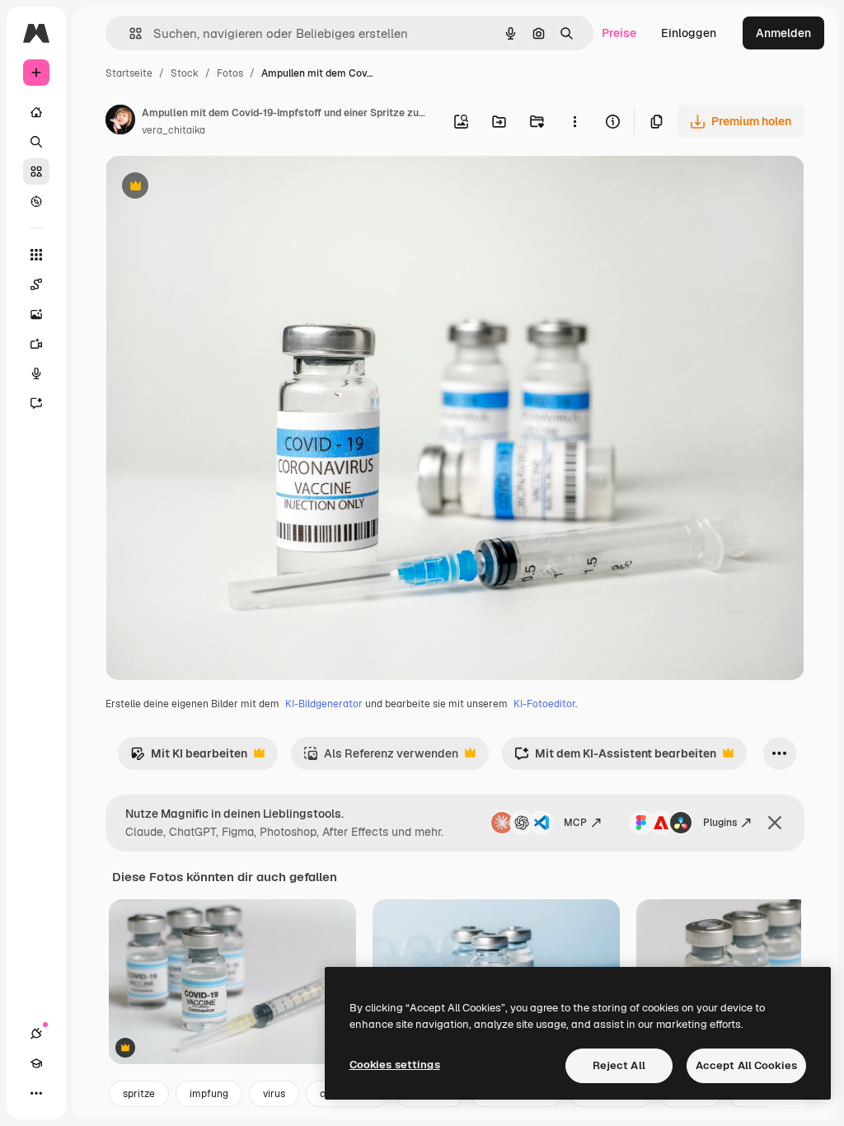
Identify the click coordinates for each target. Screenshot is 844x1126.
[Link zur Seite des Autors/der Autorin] (120, 122)
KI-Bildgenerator (324, 704)
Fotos (230, 73)
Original (211, 187)
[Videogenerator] (36, 344)
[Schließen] (775, 823)
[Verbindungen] (36, 1033)
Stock (185, 73)
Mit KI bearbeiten (188, 758)
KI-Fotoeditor (544, 704)
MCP (575, 822)
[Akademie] (36, 1063)
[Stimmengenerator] (36, 373)
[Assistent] (36, 403)
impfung (209, 1093)
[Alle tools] (36, 255)
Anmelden (783, 33)
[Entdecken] (36, 201)
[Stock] (36, 171)
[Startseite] (36, 112)
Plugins (720, 822)
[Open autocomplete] (129, 33)
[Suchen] (36, 142)
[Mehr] (36, 1093)
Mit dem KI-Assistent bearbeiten (615, 758)
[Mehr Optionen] (574, 121)
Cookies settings (394, 1065)
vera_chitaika (173, 130)
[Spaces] (36, 284)
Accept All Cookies (746, 1065)
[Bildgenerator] (36, 314)
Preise (619, 33)
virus (274, 1093)
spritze (139, 1093)
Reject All (619, 1065)
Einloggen (688, 33)
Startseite (129, 73)
